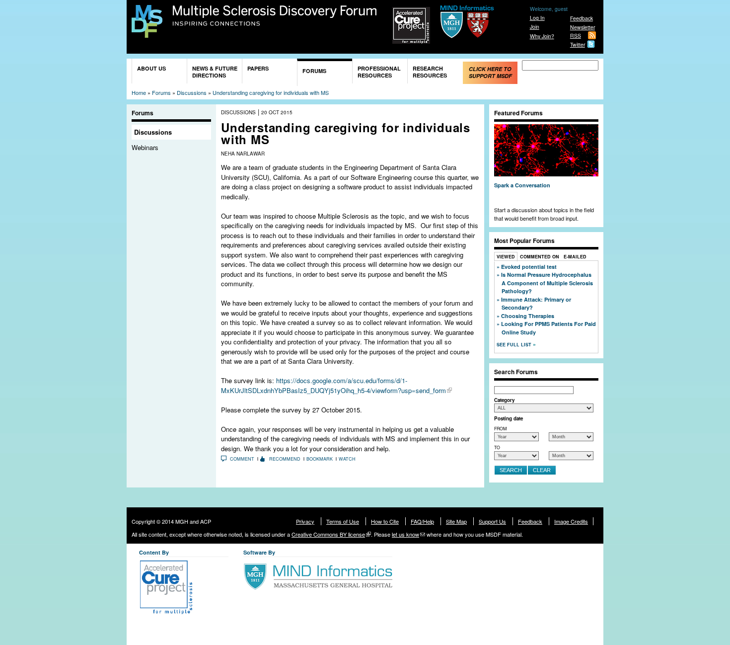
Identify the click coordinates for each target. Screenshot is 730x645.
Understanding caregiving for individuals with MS (271, 92)
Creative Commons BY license (328, 534)
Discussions (192, 92)
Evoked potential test (529, 266)
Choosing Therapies (527, 316)
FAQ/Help (422, 521)
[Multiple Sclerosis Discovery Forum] (147, 33)
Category (504, 400)
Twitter (577, 44)
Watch (347, 459)
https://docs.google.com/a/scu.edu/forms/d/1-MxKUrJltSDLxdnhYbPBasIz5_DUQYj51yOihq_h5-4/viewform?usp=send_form (333, 385)
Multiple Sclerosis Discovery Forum (274, 16)
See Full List (515, 344)
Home (139, 92)
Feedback (581, 18)
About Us (151, 68)
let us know (405, 534)
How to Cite (385, 521)
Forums (314, 71)
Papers (258, 68)
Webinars (145, 147)
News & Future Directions (214, 72)
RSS (575, 35)
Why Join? (542, 36)
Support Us (492, 521)
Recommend (284, 459)
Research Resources (430, 72)
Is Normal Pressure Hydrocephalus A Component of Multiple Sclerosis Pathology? (547, 283)
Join (534, 26)
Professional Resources (379, 72)
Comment (242, 459)
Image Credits (571, 521)
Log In (537, 17)
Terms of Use (342, 521)
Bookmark (319, 459)
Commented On (539, 256)
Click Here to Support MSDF (490, 72)
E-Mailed (575, 256)
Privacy (305, 521)
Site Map (456, 521)
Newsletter (582, 27)
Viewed (506, 256)
